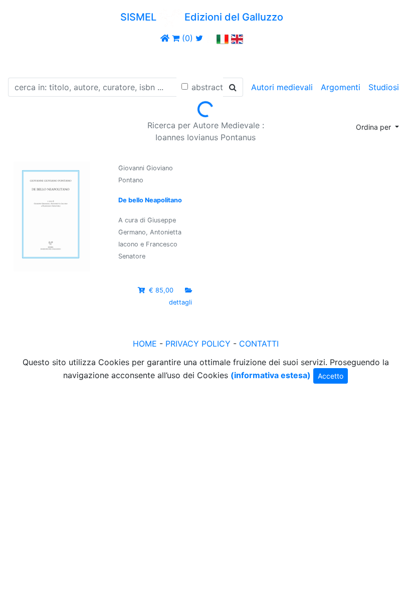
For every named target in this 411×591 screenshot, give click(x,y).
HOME (145, 344)
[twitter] (199, 38)
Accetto (330, 376)
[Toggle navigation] (22, 59)
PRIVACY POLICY (198, 344)
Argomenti (340, 87)
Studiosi (383, 87)
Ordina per (374, 127)
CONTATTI (259, 344)
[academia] (210, 38)
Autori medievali (282, 87)
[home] (164, 38)
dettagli (180, 302)
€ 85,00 (161, 290)
